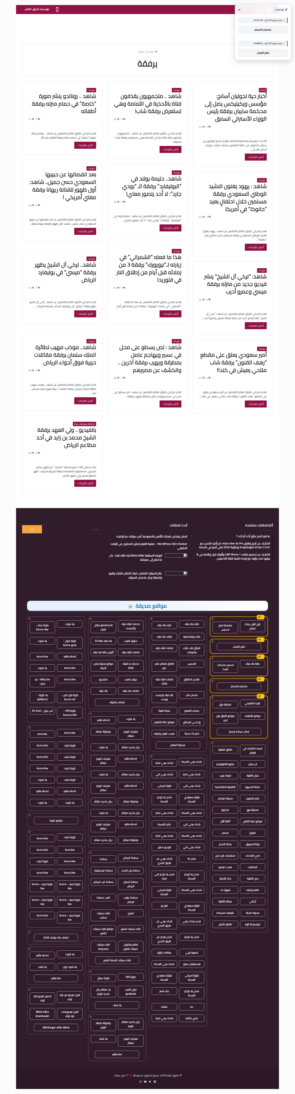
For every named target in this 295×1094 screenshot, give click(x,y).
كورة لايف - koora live (69, 886)
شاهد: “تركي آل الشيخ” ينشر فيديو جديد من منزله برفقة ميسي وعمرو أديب (235, 284)
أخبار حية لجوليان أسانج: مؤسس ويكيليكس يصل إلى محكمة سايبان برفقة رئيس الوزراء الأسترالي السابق (236, 107)
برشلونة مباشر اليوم (103, 1025)
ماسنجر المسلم (239, 686)
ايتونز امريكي (164, 785)
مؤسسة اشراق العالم (37, 9)
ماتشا (164, 1006)
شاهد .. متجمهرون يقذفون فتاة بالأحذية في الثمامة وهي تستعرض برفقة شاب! (147, 103)
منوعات (176, 90)
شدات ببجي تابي (164, 774)
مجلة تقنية (164, 710)
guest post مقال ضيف (103, 627)
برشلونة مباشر (103, 731)
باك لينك (103, 690)
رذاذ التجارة (225, 878)
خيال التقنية (252, 775)
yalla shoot (103, 720)
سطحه (103, 859)
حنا (191, 1006)
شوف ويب (225, 775)
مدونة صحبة (252, 912)
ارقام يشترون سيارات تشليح (130, 946)
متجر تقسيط (164, 824)
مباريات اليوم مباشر (131, 733)
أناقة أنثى (225, 821)
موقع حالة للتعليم (164, 722)
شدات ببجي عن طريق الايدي (164, 860)
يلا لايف (117, 1005)
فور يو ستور (164, 847)
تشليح (131, 913)
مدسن (225, 832)
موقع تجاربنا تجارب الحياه (103, 665)
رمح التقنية (252, 878)
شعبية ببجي (191, 952)
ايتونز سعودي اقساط (191, 799)
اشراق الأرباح (225, 924)
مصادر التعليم (191, 710)
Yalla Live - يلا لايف (42, 681)
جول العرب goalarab (131, 991)
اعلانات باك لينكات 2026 (56, 937)
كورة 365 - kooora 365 (69, 712)
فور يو (164, 905)
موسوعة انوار (252, 924)
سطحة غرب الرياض (103, 881)
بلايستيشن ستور (191, 964)
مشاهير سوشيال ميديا (84, 424)
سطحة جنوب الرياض (131, 899)
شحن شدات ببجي (191, 921)
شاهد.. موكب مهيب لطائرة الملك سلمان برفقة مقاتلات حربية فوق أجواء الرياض (65, 354)
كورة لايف (70, 745)
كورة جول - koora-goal (69, 642)
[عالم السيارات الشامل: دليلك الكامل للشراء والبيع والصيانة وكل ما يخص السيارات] (176, 578)
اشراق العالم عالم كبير (164, 665)
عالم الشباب (239, 646)
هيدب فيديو (225, 867)
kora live (42, 733)
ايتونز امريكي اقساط (164, 891)
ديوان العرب (130, 679)
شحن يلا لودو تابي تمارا (164, 876)
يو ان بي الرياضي (192, 722)
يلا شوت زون (70, 966)
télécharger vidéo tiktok (56, 1027)
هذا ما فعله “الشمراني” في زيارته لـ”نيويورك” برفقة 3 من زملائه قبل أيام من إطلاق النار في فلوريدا (149, 268)
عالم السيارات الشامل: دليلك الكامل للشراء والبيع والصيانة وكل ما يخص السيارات (135, 575)
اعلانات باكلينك (117, 702)
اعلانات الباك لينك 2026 (164, 681)
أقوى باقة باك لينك (103, 652)
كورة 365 (130, 976)
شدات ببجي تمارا (164, 762)
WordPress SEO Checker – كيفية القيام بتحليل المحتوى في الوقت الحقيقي (148, 546)
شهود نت (225, 889)
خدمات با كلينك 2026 (130, 665)
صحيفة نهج (252, 809)
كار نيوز (225, 809)
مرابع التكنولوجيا (225, 764)
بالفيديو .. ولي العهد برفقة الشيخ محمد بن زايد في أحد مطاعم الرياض (66, 437)
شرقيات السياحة (225, 912)
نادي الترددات (252, 855)
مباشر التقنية (225, 901)
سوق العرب (130, 640)
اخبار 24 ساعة (191, 733)
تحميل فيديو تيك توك (42, 998)
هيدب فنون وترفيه (164, 733)
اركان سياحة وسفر (239, 731)
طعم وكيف (252, 889)
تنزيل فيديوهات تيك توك (69, 1013)
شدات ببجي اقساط (192, 761)
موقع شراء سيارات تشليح (103, 930)
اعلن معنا (120, 1075)
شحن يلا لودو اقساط (164, 799)
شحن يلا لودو (191, 936)
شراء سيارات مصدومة (103, 946)
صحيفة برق (225, 704)
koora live (42, 656)
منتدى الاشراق (192, 679)
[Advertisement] (147, 27)
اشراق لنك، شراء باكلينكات (191, 650)
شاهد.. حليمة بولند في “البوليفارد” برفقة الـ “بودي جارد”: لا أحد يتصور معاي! (151, 186)
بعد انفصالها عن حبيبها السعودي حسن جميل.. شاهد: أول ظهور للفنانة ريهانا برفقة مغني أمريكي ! (63, 185)
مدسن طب (192, 695)
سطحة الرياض (130, 857)
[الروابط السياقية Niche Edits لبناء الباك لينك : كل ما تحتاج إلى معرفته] (176, 560)
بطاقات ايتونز (164, 952)
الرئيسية (150, 51)
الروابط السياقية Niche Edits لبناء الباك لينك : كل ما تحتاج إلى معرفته (135, 557)
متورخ (252, 832)
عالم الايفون (252, 798)
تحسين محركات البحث (225, 666)
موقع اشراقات (252, 715)
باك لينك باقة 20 (103, 640)
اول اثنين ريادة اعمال (252, 626)
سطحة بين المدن (130, 870)
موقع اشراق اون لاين (225, 717)
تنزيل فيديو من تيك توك (69, 996)
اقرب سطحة (103, 897)
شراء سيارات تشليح (131, 928)
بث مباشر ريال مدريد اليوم (103, 991)
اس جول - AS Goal (42, 710)
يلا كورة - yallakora (42, 697)
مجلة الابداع (225, 844)
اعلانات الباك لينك (164, 648)
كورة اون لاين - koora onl (69, 697)
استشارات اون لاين (225, 855)
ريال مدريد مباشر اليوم (131, 1023)
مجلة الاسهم (252, 786)
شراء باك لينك (192, 623)
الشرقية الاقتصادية (225, 786)
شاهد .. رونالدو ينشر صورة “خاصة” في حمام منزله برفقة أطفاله (64, 103)
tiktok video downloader (42, 1013)
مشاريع (103, 679)
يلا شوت (130, 718)
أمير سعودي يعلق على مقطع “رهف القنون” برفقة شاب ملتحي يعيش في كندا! (233, 362)
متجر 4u (191, 858)
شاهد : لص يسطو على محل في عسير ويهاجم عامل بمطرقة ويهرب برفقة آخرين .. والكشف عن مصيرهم (149, 358)
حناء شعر (164, 991)
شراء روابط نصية (191, 636)
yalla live (117, 1054)
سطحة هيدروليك (103, 870)
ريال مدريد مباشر (131, 747)
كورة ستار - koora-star (42, 627)
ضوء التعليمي (252, 703)
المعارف (252, 867)
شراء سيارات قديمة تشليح (117, 960)
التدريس (191, 663)
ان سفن (252, 764)
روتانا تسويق (253, 844)
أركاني (252, 901)
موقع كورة (56, 820)
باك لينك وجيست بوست (164, 697)
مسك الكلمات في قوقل (252, 750)
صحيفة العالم (177, 745)
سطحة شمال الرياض (130, 883)
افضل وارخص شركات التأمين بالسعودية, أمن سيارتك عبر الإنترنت (151, 536)
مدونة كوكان (225, 798)
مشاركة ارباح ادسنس (225, 627)
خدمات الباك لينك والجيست (130, 626)
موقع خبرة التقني (252, 821)
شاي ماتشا (191, 1018)
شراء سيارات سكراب (103, 915)
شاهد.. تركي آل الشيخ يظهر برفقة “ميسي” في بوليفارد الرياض (65, 272)
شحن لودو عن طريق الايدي (164, 938)
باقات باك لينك (164, 636)
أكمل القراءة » (256, 157)
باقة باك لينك (252, 663)
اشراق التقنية (225, 749)
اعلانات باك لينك (130, 690)
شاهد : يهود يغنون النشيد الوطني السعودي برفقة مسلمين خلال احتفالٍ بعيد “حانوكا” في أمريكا (238, 197)
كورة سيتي (103, 978)
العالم (263, 90)
